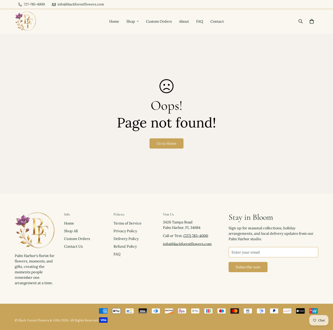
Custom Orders (159, 21)
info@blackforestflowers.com (187, 244)
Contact (217, 21)
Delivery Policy (126, 238)
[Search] (300, 21)
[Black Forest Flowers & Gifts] (25, 21)
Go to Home (166, 143)
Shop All (71, 231)
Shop (130, 21)
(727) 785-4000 (195, 235)
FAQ (199, 21)
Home (114, 21)
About (184, 21)
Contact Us (73, 246)
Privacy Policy (125, 231)
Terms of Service (127, 223)
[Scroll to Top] (324, 305)
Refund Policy (125, 246)
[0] (311, 21)
